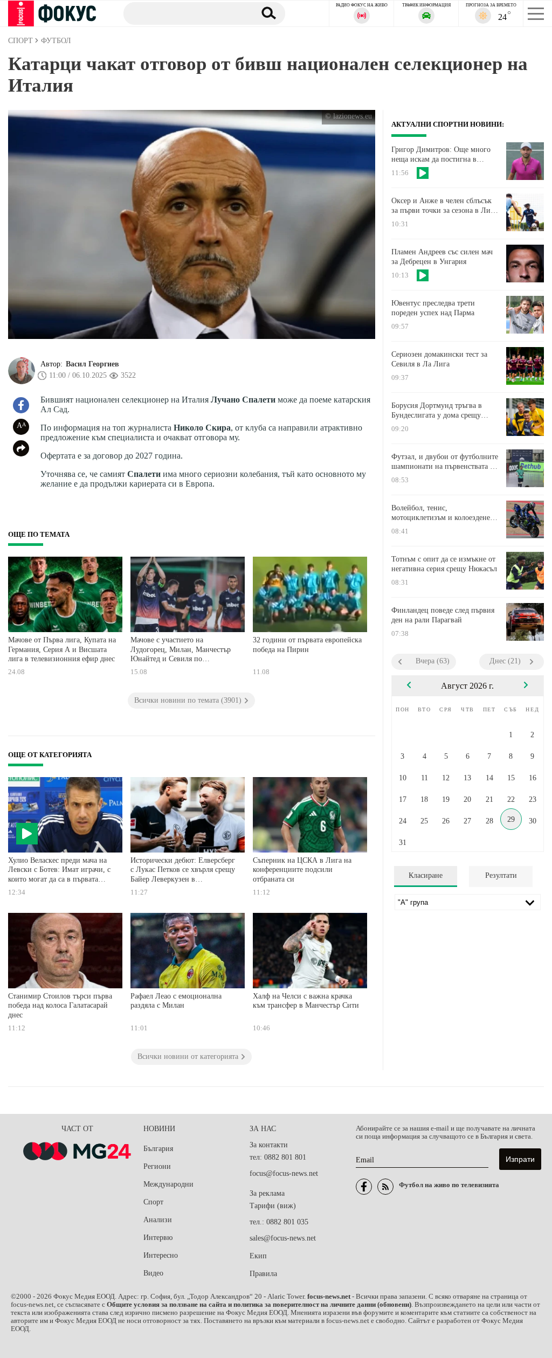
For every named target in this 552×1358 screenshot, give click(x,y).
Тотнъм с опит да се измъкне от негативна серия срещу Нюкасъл (444, 564)
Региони (157, 1166)
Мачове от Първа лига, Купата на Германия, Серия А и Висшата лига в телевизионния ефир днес (62, 649)
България (158, 1149)
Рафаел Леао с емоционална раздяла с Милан (176, 1001)
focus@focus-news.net (284, 1173)
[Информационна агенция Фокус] (364, 1187)
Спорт (153, 1202)
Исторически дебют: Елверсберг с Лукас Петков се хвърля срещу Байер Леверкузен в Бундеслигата (182, 871)
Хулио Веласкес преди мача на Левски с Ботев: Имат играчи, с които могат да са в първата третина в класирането (59, 871)
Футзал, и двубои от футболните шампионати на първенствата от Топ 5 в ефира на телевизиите (444, 462)
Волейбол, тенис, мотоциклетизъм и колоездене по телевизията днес (440, 513)
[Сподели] (21, 448)
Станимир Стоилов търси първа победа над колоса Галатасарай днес (60, 1005)
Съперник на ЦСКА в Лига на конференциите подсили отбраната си (302, 869)
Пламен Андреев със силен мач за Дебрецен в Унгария (442, 257)
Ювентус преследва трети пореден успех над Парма (433, 308)
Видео (153, 1273)
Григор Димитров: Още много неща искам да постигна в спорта (441, 155)
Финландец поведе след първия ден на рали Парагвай (442, 615)
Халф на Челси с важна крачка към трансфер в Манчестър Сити (306, 1001)
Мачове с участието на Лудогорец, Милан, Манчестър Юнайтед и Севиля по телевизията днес (180, 651)
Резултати (501, 875)
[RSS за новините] (385, 1187)
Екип (258, 1256)
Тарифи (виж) (273, 1206)
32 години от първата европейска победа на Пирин (307, 645)
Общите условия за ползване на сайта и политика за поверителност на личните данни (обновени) (259, 1304)
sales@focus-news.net (283, 1238)
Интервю (157, 1238)
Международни (168, 1184)
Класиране (426, 875)
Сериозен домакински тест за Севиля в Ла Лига (439, 359)
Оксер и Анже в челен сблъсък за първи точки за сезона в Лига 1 (444, 206)
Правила (263, 1274)
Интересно (160, 1255)
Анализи (157, 1220)
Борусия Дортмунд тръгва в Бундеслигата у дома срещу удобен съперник (436, 410)
